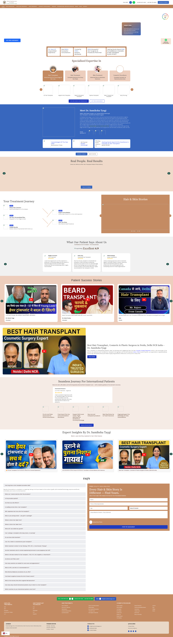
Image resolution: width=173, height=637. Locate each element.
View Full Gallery (86, 187)
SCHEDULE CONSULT (81, 154)
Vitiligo (153, 609)
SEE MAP (15, 627)
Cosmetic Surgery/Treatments (143, 350)
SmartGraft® (128, 27)
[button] (131, 231)
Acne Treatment (65, 605)
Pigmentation (64, 609)
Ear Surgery (119, 610)
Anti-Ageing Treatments (93, 612)
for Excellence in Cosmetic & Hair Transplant (115, 51)
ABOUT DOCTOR (92, 154)
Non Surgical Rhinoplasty (94, 609)
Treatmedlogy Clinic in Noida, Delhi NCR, (99, 126)
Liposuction (161, 352)
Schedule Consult (163, 2)
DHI (33, 608)
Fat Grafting (119, 617)
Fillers (138, 352)
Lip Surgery (119, 609)
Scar (153, 607)
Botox (134, 352)
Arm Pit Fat (137, 612)
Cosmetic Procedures (44, 6)
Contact (85, 6)
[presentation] (41, 89)
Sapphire (35, 614)
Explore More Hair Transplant (78, 101)
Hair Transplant (10, 6)
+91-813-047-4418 (141, 2)
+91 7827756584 (92, 630)
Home (3, 6)
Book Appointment (86, 425)
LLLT (5, 614)
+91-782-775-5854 (151, 2)
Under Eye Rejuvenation (66, 610)
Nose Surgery (119, 607)
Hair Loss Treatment (21, 6)
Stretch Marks (91, 607)
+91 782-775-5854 (88, 598)
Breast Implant (120, 616)
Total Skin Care (92, 610)
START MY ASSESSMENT (128, 527)
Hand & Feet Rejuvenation (94, 605)
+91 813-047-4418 (78, 598)
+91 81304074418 (93, 628)
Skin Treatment (33, 6)
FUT (34, 612)
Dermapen (6, 610)
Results (54, 6)
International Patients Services (65, 6)
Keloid (153, 610)
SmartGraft (35, 610)
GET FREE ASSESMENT (12, 40)
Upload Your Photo (97, 522)
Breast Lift (119, 614)
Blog (80, 6)
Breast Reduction (138, 605)
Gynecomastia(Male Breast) (140, 607)
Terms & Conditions (132, 628)
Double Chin (119, 612)
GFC (5, 608)
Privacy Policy (131, 626)
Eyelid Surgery (120, 605)
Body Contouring (138, 614)
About (76, 6)
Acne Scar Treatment (66, 607)
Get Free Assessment (97, 101)
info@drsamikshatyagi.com (105, 598)
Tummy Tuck (137, 610)
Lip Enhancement (65, 612)
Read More (92, 356)
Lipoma (153, 605)
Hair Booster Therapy (8, 612)
